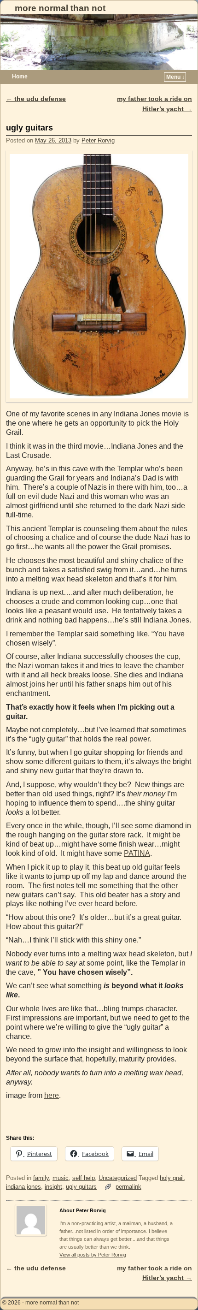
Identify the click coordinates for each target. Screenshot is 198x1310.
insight (53, 1186)
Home (20, 76)
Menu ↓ (175, 77)
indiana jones (23, 1186)
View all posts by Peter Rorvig (92, 1254)
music (60, 1177)
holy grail (172, 1177)
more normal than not (60, 8)
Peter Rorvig (98, 140)
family (41, 1177)
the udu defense (36, 98)
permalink (128, 1186)
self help (83, 1177)
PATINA (137, 853)
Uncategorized (118, 1177)
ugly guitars (81, 1186)
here (51, 1095)
